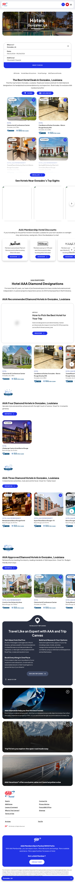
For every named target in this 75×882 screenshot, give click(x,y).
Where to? (10, 45)
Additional (10, 58)
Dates (9, 51)
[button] (14, 442)
